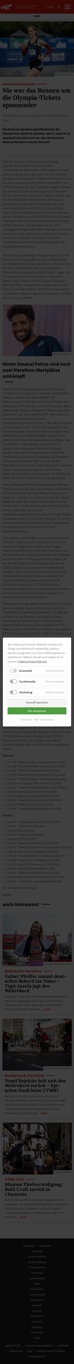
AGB (36, 719)
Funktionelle (27, 681)
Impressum (26, 719)
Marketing (25, 692)
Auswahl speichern (37, 702)
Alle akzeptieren (37, 711)
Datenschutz (47, 719)
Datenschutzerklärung (32, 661)
